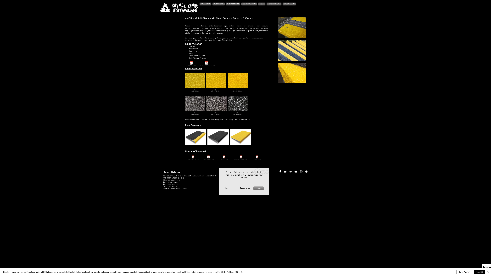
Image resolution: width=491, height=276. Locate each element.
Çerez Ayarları (464, 272)
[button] (233, 4)
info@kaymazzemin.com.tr (177, 188)
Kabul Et (479, 272)
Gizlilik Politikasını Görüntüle (232, 272)
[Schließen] (487, 272)
